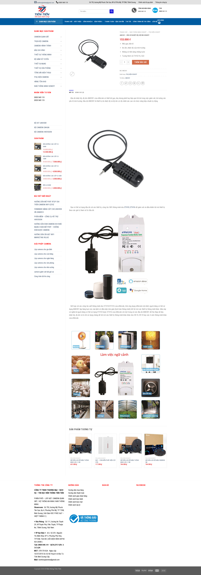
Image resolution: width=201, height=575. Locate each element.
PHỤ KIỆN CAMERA (41, 77)
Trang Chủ (68, 21)
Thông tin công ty (161, 2)
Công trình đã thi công (142, 21)
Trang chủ (123, 32)
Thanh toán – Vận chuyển (114, 21)
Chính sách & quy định (145, 2)
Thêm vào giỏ (140, 62)
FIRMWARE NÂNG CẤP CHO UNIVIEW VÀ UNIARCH (48, 210)
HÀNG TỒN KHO (40, 81)
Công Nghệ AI (88, 21)
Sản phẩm (98, 21)
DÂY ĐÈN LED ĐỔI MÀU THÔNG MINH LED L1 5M (129, 461)
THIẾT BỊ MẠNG (40, 64)
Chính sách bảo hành (75, 499)
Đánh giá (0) (79, 92)
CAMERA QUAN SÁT (41, 37)
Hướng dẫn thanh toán (76, 493)
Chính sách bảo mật (75, 502)
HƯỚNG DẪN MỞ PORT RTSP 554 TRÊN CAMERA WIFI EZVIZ (46, 203)
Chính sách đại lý (74, 505)
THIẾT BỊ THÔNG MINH (42, 55)
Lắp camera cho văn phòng (44, 263)
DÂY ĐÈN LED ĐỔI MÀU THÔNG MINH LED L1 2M (79, 461)
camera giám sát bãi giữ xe (44, 272)
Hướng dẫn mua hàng (76, 490)
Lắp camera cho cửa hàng (43, 254)
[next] (166, 452)
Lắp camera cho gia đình (43, 249)
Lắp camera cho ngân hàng (44, 258)
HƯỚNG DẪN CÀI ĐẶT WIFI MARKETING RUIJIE (44, 236)
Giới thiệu (77, 21)
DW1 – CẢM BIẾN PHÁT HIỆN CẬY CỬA (105, 461)
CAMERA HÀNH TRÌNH (42, 46)
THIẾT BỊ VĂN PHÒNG (42, 68)
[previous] (69, 452)
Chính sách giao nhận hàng (77, 496)
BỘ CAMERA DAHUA (41, 127)
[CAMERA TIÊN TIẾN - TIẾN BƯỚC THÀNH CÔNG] (54, 11)
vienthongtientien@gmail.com (45, 2)
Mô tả (71, 92)
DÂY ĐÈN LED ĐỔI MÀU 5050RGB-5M (155, 461)
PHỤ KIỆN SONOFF (154, 32)
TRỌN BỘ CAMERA (41, 41)
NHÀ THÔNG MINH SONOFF (138, 32)
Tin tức (128, 21)
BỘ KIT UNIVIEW (40, 123)
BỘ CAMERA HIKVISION (43, 132)
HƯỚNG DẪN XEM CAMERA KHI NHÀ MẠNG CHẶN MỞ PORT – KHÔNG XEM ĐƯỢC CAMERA (48, 227)
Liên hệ (154, 21)
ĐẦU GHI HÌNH (39, 50)
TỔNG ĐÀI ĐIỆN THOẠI (42, 73)
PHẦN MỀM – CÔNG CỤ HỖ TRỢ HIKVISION (46, 218)
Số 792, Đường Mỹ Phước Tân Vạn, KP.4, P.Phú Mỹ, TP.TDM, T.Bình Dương (112, 2)
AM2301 (127, 78)
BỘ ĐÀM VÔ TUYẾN (41, 59)
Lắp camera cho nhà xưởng (44, 267)
